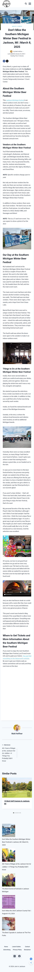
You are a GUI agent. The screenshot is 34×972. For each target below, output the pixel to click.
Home (6, 946)
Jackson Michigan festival (15, 100)
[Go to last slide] (5, 794)
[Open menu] (30, 4)
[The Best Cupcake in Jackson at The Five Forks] (8, 923)
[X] (7, 61)
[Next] (28, 794)
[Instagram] (14, 956)
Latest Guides (16, 946)
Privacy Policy (17, 950)
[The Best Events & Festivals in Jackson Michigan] (8, 879)
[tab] (13, 812)
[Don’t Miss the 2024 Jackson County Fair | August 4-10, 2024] (8, 901)
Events (19, 26)
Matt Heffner (18, 51)
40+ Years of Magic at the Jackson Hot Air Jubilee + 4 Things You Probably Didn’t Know (8, 753)
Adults (14, 26)
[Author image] (11, 51)
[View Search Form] (26, 4)
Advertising (6, 950)
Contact (27, 946)
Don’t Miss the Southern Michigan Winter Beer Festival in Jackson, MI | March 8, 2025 (16, 842)
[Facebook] (4, 61)
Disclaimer (27, 950)
